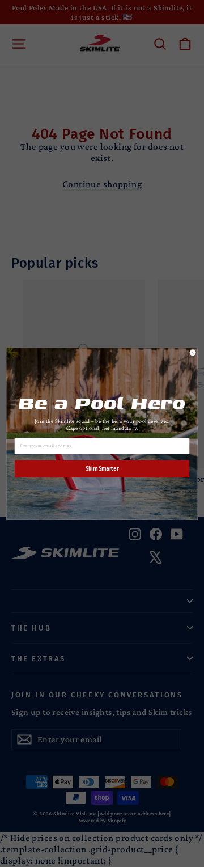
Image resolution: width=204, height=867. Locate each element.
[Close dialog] (192, 352)
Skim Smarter (102, 468)
